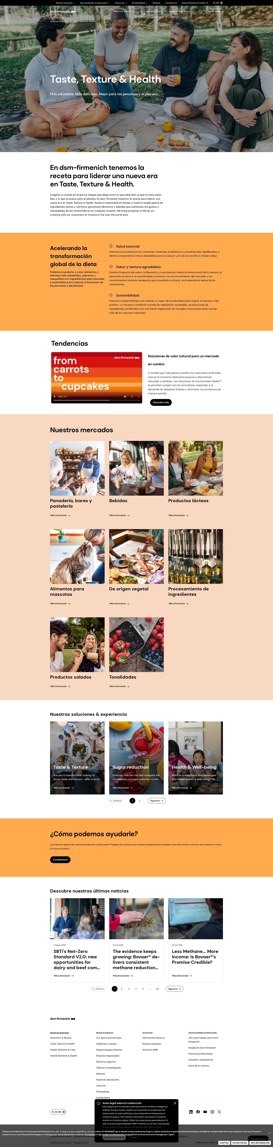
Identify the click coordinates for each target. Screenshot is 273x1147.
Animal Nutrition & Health (63, 1055)
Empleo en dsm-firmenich (202, 1047)
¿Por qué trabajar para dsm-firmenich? (204, 1039)
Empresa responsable (107, 1055)
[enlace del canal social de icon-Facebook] (198, 1112)
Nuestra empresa (104, 1032)
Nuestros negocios (106, 1061)
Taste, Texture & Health (62, 1043)
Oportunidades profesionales (203, 1032)
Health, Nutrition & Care (62, 1049)
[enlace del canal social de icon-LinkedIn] (191, 1112)
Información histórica (153, 1037)
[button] (200, 11)
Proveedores (102, 1091)
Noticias (100, 1073)
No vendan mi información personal (116, 1134)
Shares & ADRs (150, 1049)
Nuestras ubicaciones (107, 1079)
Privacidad (90, 1134)
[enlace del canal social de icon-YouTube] (205, 1112)
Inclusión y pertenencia (201, 1059)
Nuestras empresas (59, 21)
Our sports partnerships (109, 1037)
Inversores (147, 1032)
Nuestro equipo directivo (109, 1049)
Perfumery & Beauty (60, 1037)
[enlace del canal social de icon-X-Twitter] (219, 1112)
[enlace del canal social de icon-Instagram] (212, 1112)
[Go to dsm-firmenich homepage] (62, 11)
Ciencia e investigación (108, 1067)
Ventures (101, 1085)
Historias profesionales (201, 1053)
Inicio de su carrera (199, 1065)
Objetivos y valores (106, 1043)
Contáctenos (103, 1097)
